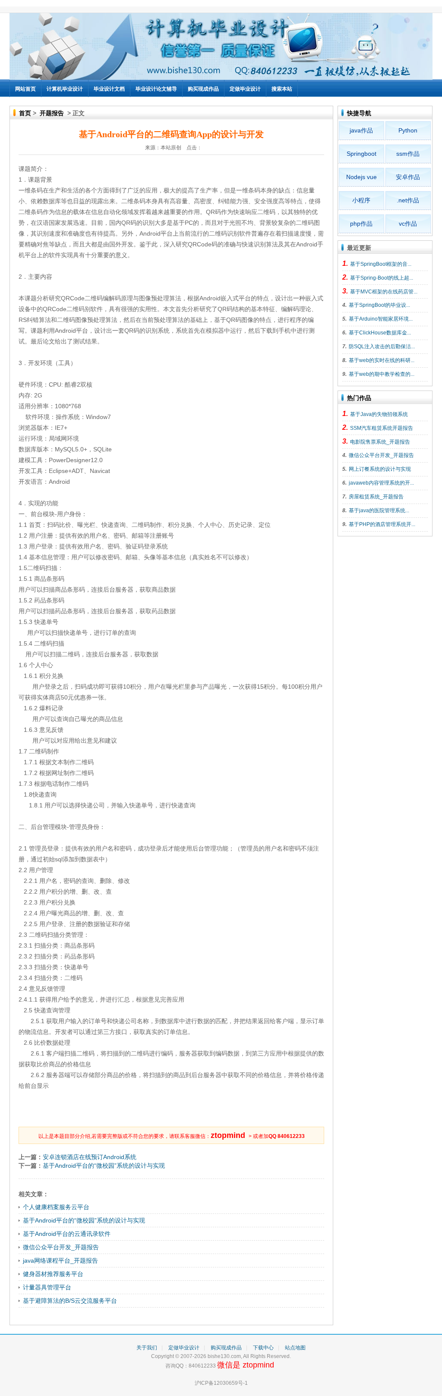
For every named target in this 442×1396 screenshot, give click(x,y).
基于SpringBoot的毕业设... (379, 305)
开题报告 (52, 113)
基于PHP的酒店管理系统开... (382, 524)
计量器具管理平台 (47, 1287)
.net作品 (408, 200)
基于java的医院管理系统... (379, 510)
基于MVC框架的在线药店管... (383, 292)
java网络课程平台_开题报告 (60, 1260)
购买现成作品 (203, 89)
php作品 (361, 223)
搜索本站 (282, 89)
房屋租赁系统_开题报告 (376, 497)
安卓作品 (408, 176)
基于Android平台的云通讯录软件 (66, 1233)
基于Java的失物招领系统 (379, 414)
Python (407, 130)
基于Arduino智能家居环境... (381, 319)
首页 (25, 113)
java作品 (361, 130)
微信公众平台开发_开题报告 (61, 1247)
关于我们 (146, 1348)
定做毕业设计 (245, 89)
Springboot (361, 153)
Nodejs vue (361, 176)
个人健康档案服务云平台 (56, 1207)
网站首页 (25, 89)
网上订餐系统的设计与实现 (380, 469)
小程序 (361, 200)
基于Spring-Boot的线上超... (381, 278)
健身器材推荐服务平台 (53, 1273)
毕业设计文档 (109, 89)
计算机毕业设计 (65, 89)
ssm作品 (408, 153)
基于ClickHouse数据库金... (380, 333)
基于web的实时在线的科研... (381, 360)
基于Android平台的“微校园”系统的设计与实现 (104, 1165)
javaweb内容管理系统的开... (381, 483)
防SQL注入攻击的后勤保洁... (382, 346)
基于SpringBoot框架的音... (380, 264)
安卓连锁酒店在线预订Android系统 (89, 1156)
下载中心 (263, 1348)
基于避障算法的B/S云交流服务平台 (70, 1300)
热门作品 (359, 397)
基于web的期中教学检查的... (381, 374)
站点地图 (295, 1348)
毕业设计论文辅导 (156, 89)
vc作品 (408, 223)
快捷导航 (359, 113)
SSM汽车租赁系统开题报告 (381, 428)
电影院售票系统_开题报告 (380, 442)
